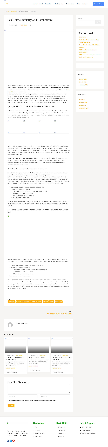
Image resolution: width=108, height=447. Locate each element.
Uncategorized (83, 108)
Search (80, 18)
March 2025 (83, 79)
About (41, 4)
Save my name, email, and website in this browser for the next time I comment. (32, 400)
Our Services (58, 4)
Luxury (51, 301)
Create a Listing (98, 4)
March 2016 (83, 82)
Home (35, 4)
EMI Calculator (70, 4)
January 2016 (83, 85)
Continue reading (10, 368)
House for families (36, 301)
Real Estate (58, 301)
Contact (85, 4)
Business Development (22, 301)
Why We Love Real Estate (37, 357)
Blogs (78, 4)
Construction (14, 11)
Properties (48, 4)
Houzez (45, 301)
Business (82, 99)
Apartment (11, 301)
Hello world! (82, 37)
